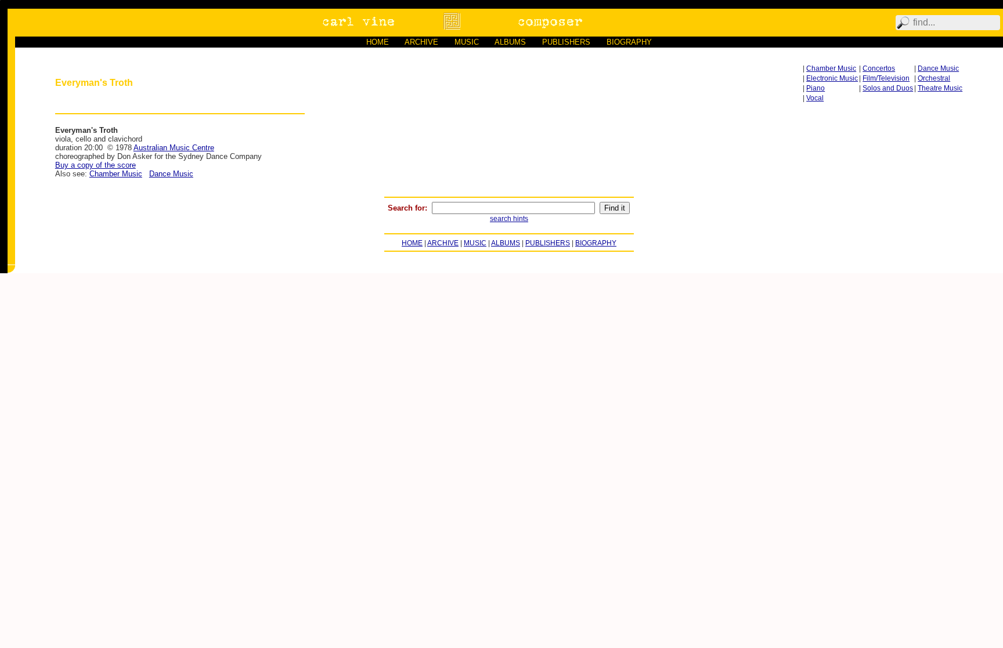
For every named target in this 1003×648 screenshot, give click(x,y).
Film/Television (886, 78)
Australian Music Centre (174, 147)
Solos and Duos (888, 88)
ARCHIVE (421, 42)
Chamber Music (831, 68)
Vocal (815, 98)
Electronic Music (832, 78)
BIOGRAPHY (629, 42)
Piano (815, 88)
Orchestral (934, 78)
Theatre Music (940, 88)
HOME (377, 42)
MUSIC (466, 42)
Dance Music (938, 68)
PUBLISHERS (566, 42)
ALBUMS (510, 42)
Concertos (879, 68)
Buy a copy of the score (95, 165)
